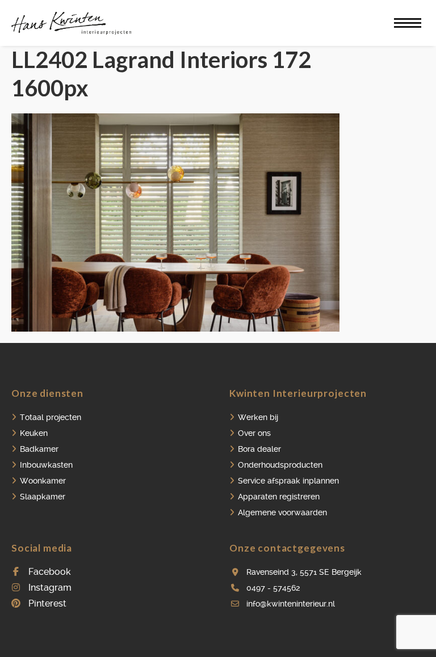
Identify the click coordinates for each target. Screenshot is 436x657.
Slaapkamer (42, 496)
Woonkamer (43, 480)
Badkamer (39, 448)
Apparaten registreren (279, 496)
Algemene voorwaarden (282, 512)
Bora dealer (259, 448)
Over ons (254, 433)
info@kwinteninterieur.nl (290, 603)
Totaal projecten (50, 417)
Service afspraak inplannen (288, 480)
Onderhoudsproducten (280, 464)
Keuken (34, 433)
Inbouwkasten (46, 464)
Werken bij (258, 417)
